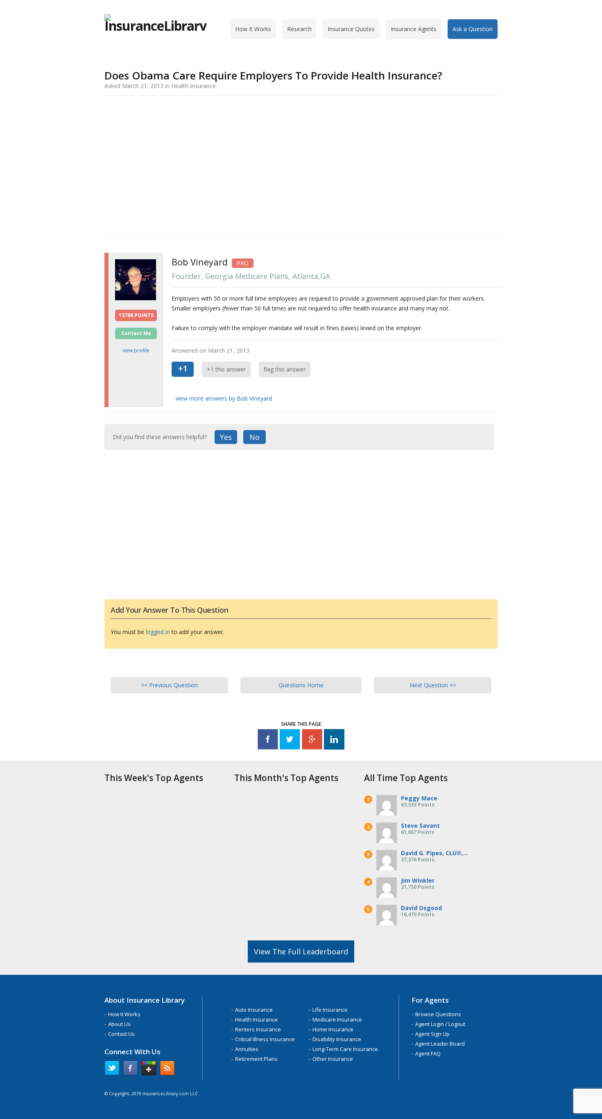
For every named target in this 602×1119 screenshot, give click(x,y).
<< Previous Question (169, 685)
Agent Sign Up (432, 1033)
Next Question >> (433, 685)
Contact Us (121, 1033)
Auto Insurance (254, 1009)
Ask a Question (473, 29)
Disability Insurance (336, 1039)
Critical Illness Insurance (265, 1039)
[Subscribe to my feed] (167, 1070)
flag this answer (285, 369)
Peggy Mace (419, 798)
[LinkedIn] (334, 740)
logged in (158, 632)
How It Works (253, 29)
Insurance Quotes (351, 29)
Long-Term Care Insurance (345, 1049)
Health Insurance (256, 1019)
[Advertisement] (301, 164)
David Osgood (421, 908)
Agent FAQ (428, 1053)
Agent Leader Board (440, 1043)
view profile (135, 350)
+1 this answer (226, 369)
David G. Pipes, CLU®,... (434, 853)
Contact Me (136, 333)
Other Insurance (332, 1058)
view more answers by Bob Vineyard (224, 398)
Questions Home (301, 685)
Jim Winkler (418, 880)
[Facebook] (268, 740)
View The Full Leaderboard (301, 951)
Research (299, 29)
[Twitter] (290, 740)
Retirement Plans (256, 1058)
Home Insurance (332, 1029)
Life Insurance (330, 1009)
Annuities (246, 1049)
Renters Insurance (258, 1029)
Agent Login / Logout (440, 1024)
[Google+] (312, 740)
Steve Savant (420, 825)
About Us (119, 1024)
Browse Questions (438, 1014)
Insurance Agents (414, 29)
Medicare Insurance (337, 1019)
